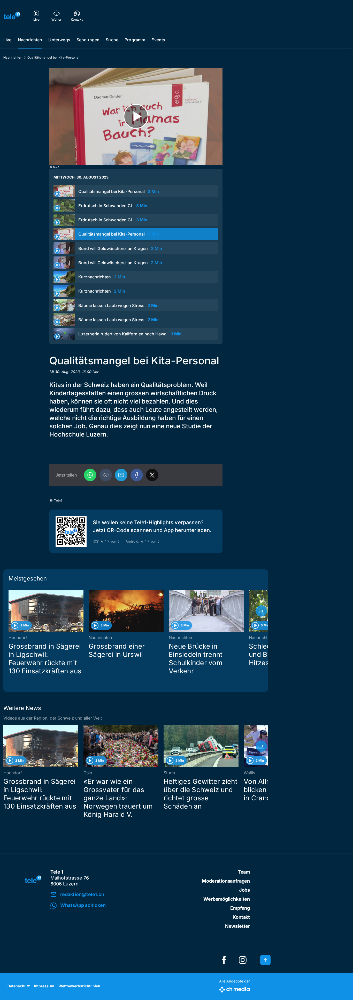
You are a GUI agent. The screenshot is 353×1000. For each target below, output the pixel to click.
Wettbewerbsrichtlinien (79, 986)
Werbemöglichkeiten (226, 899)
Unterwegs (59, 39)
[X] (152, 475)
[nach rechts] (261, 611)
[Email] (121, 475)
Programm (135, 39)
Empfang (240, 908)
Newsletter (237, 926)
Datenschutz (18, 986)
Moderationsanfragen (226, 881)
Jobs (244, 890)
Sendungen (87, 39)
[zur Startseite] (12, 15)
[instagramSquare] (242, 960)
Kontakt (241, 917)
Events (158, 39)
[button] (105, 475)
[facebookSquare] (224, 960)
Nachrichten (30, 39)
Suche (112, 39)
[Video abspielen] (135, 116)
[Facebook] (137, 475)
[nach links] (10, 611)
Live (7, 39)
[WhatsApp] (90, 475)
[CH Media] (234, 988)
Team (244, 872)
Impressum (44, 986)
